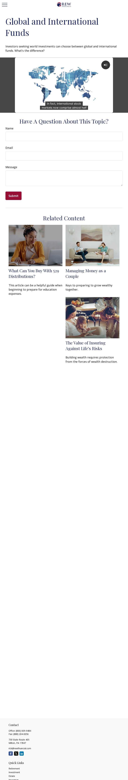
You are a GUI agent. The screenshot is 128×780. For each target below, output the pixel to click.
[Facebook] (11, 753)
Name (9, 128)
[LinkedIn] (22, 753)
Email (9, 148)
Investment (14, 772)
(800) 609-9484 (23, 730)
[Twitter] (16, 753)
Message (11, 167)
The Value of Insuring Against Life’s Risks (86, 345)
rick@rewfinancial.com (20, 748)
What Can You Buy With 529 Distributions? (34, 273)
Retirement (14, 768)
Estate (12, 776)
